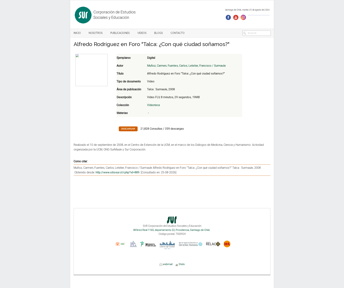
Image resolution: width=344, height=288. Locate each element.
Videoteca (153, 105)
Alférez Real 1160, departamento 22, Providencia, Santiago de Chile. (172, 230)
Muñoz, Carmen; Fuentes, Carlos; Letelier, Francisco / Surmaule (186, 65)
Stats (182, 264)
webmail (167, 264)
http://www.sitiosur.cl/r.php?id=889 (117, 172)
